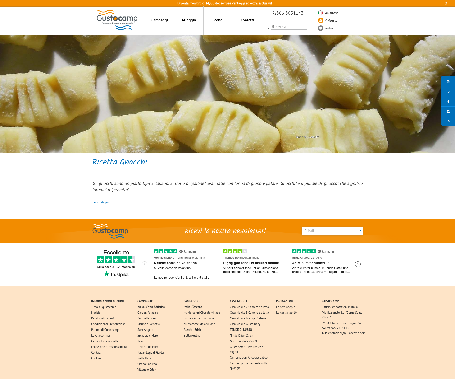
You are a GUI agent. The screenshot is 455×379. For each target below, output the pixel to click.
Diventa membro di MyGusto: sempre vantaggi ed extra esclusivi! (224, 3)
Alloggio (189, 20)
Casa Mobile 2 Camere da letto (249, 307)
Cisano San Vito (147, 364)
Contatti (247, 20)
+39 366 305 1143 (337, 328)
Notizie (95, 312)
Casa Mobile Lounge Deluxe (248, 318)
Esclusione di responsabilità (109, 347)
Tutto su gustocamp (103, 307)
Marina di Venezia (148, 324)
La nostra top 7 (285, 307)
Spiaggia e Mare (147, 335)
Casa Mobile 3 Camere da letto (249, 312)
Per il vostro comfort (104, 318)
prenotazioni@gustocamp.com (346, 333)
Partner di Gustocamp (105, 330)
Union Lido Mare (148, 347)
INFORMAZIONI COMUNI (107, 301)
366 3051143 (290, 13)
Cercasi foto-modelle (104, 341)
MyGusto (330, 20)
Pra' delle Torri (146, 318)
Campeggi (159, 20)
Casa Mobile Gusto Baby (245, 324)
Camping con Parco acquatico (249, 357)
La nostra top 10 (286, 312)
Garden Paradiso (147, 312)
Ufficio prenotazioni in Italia (340, 307)
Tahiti (140, 341)
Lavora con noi (100, 335)
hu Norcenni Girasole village (202, 312)
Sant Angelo (145, 330)
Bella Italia (144, 358)
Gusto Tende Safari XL (244, 341)
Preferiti (330, 28)
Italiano (329, 12)
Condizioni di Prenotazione (108, 324)
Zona (218, 20)
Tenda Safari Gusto (241, 335)
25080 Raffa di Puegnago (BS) (341, 323)
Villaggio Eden (146, 369)
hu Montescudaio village (199, 324)
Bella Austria (192, 335)
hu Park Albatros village (199, 318)
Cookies (96, 358)
